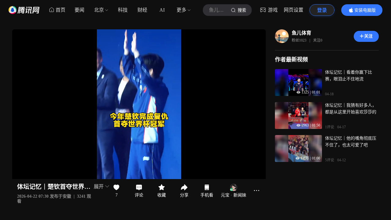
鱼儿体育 (301, 32)
